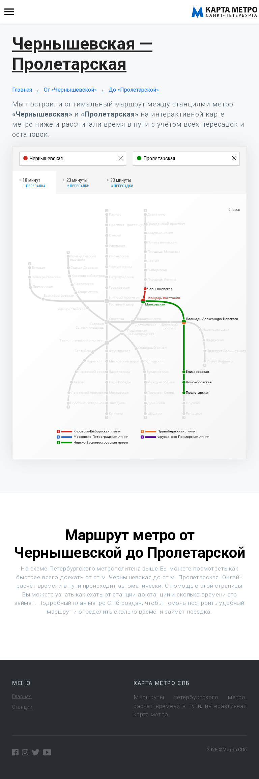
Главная (22, 90)
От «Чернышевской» (70, 90)
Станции (22, 707)
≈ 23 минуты (76, 182)
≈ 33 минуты (120, 182)
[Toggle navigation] (9, 12)
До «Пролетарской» (134, 90)
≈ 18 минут (32, 182)
